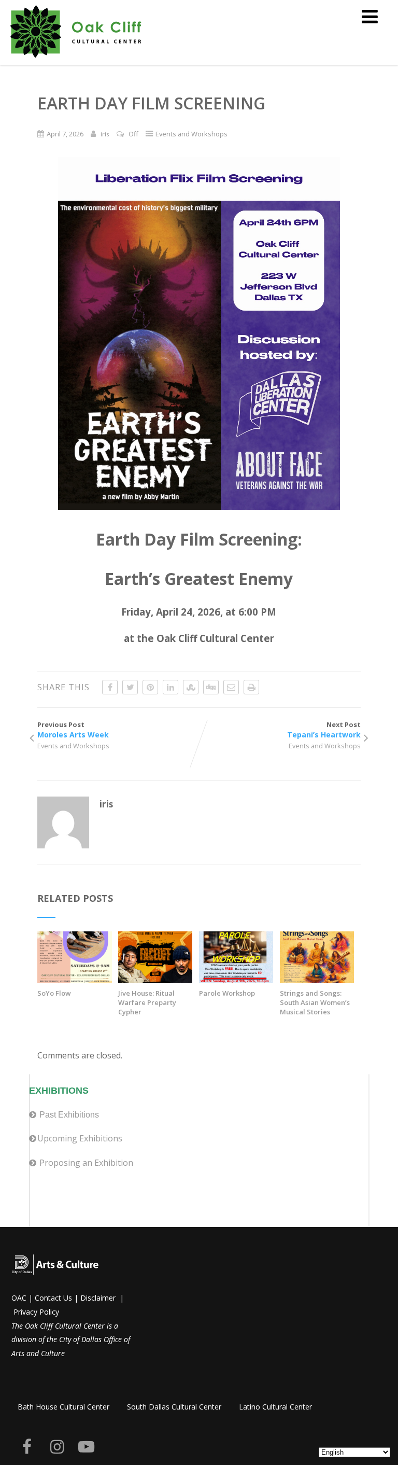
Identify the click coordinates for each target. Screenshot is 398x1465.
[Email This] (231, 687)
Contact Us (53, 1298)
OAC (18, 1298)
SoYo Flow (54, 993)
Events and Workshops (191, 133)
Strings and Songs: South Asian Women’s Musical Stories (315, 1002)
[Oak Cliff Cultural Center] (76, 59)
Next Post (324, 730)
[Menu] (370, 16)
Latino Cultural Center (275, 1407)
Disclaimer (98, 1298)
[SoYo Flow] (74, 980)
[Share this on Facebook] (110, 687)
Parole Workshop (227, 993)
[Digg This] (211, 687)
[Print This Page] (251, 687)
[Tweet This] (130, 687)
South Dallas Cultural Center (174, 1407)
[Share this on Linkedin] (170, 687)
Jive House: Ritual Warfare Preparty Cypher (147, 1002)
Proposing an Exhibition (86, 1162)
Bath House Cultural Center (63, 1407)
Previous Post (73, 730)
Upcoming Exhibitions (79, 1138)
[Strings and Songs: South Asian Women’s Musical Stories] (317, 980)
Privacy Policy (36, 1312)
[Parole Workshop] (236, 980)
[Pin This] (150, 687)
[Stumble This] (190, 687)
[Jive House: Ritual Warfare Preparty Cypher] (155, 980)
